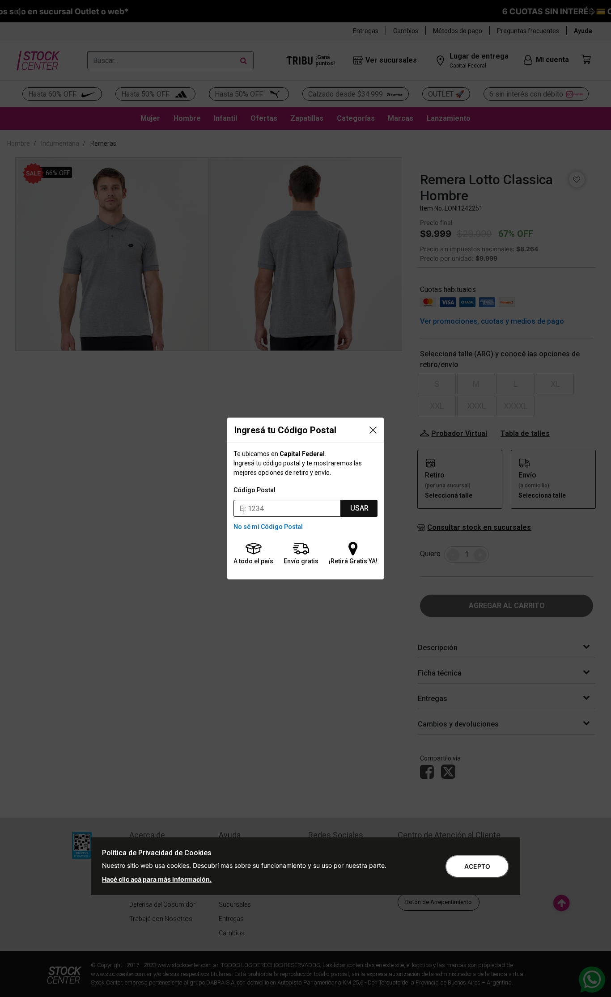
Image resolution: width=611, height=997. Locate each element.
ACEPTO (477, 866)
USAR (359, 508)
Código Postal (254, 490)
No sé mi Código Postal (268, 526)
